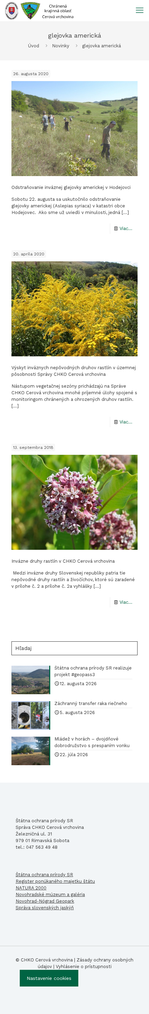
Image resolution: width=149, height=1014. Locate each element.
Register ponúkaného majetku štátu (55, 881)
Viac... (126, 228)
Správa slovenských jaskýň (45, 907)
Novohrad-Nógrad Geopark (45, 901)
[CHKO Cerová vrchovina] (39, 10)
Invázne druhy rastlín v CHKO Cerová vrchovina (63, 561)
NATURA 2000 (31, 887)
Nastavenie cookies (49, 978)
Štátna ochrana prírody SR (44, 874)
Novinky (60, 45)
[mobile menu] (140, 10)
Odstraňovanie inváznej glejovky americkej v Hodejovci (71, 187)
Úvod (33, 45)
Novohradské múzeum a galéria (50, 894)
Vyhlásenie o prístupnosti (84, 966)
